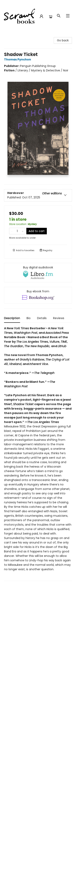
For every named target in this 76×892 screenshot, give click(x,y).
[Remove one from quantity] (11, 231)
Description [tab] (12, 318)
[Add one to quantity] (22, 231)
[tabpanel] (38, 453)
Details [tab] (42, 318)
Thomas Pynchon (17, 59)
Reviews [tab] (58, 318)
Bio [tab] (29, 318)
